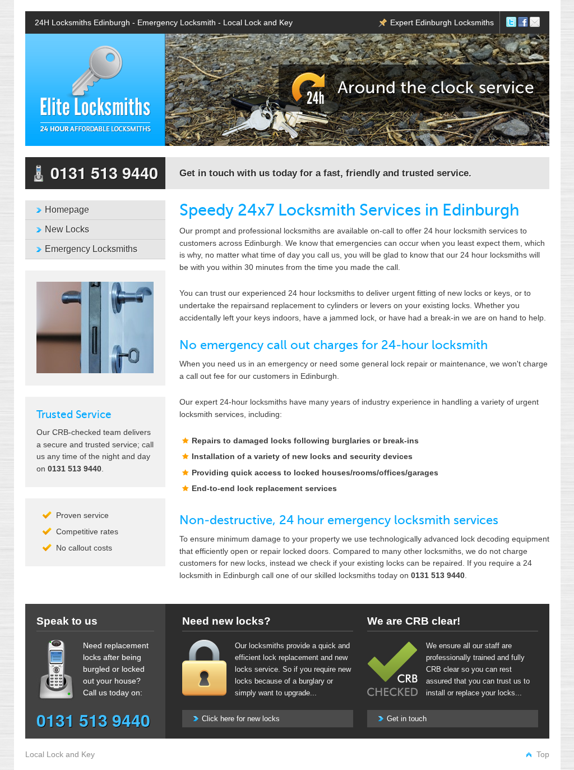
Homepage (67, 209)
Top (542, 754)
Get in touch (407, 718)
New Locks (67, 229)
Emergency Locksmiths (91, 249)
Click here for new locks (241, 718)
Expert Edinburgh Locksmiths (442, 22)
